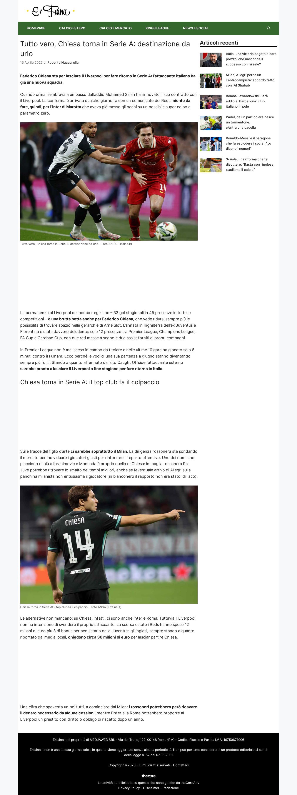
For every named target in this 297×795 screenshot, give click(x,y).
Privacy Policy (129, 788)
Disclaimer (151, 788)
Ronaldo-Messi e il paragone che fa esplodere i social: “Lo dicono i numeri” (248, 143)
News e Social (196, 28)
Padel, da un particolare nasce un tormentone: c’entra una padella (250, 122)
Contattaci (181, 765)
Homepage (36, 28)
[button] (268, 28)
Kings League (157, 28)
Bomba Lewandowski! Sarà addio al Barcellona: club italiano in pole (247, 101)
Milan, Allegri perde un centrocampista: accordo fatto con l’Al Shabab (250, 80)
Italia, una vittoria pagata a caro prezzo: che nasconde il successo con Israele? (251, 59)
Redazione (171, 788)
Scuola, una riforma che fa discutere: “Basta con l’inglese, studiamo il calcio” (250, 164)
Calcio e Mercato (115, 28)
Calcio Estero (72, 28)
